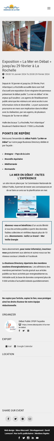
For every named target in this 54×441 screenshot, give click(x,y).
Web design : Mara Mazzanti (16, 430)
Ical (9, 346)
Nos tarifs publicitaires (23, 433)
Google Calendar (25, 346)
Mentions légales (42, 433)
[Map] (27, 382)
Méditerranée (11, 164)
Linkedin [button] (22, 256)
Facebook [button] (32, 256)
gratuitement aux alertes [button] (18, 252)
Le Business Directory (12, 263)
